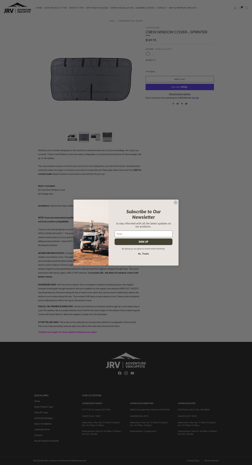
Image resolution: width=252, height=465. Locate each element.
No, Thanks (143, 254)
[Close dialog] (175, 202)
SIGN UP (143, 241)
